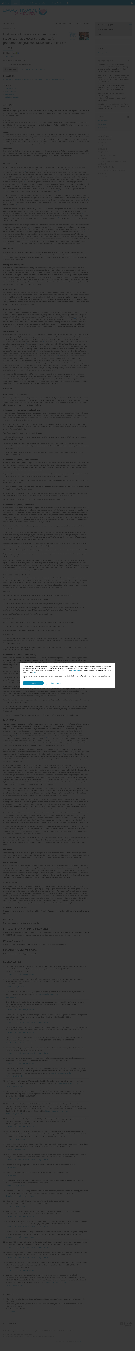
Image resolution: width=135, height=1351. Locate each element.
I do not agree (56, 683)
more (33, 672)
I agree (33, 683)
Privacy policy (75, 670)
